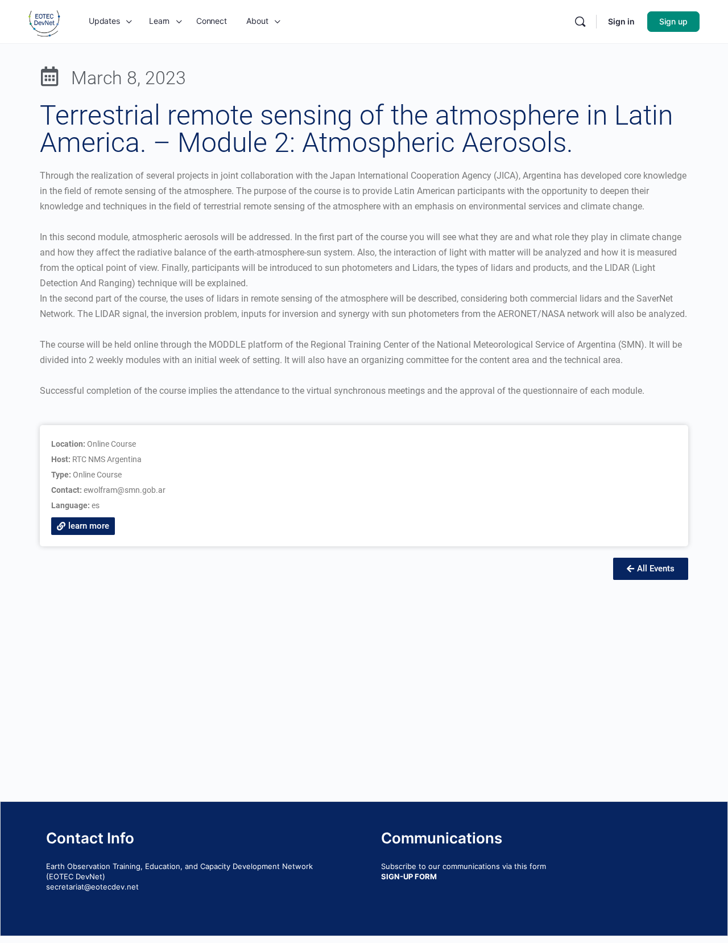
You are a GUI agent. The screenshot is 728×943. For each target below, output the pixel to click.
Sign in (621, 21)
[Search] (580, 21)
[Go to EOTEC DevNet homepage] (44, 21)
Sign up (673, 21)
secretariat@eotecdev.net (92, 886)
